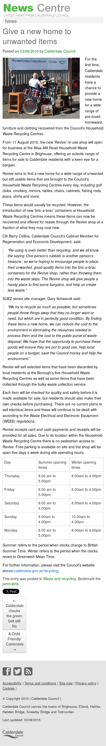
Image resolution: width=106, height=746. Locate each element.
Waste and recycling (59, 578)
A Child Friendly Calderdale (15, 641)
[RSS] (28, 671)
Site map (66, 683)
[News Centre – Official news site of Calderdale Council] (37, 9)
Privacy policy (85, 683)
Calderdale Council (60, 51)
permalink (11, 583)
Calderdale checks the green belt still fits (15, 613)
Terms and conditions (40, 683)
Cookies (9, 688)
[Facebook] (7, 671)
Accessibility (12, 683)
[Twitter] (17, 671)
